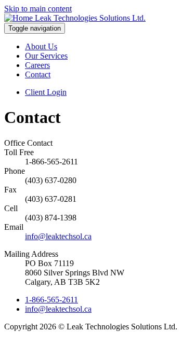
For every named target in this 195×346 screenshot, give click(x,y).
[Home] (19, 17)
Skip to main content (38, 8)
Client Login (46, 92)
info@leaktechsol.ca (58, 236)
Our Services (46, 55)
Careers (37, 65)
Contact (37, 74)
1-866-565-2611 (51, 299)
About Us (41, 46)
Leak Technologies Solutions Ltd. (90, 17)
